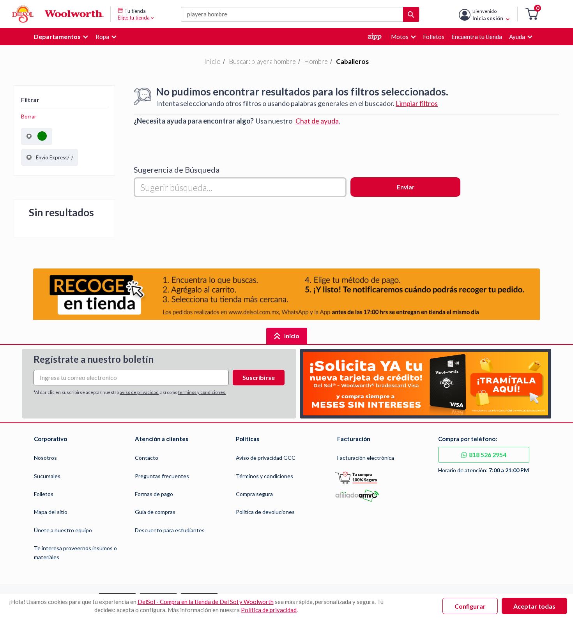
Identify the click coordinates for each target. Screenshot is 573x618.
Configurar (470, 606)
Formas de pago (154, 494)
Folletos (43, 494)
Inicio (212, 61)
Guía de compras (155, 512)
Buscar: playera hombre (262, 61)
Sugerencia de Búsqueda (176, 169)
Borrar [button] (28, 116)
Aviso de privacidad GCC (265, 457)
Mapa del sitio (50, 512)
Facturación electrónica (365, 457)
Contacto (146, 457)
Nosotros (45, 457)
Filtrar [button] (30, 99)
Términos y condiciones (264, 476)
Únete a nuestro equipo (63, 530)
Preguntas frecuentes (162, 476)
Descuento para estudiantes (170, 530)
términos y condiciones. (202, 392)
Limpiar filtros (417, 103)
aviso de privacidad (139, 392)
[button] (531, 14)
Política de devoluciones (265, 512)
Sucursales (47, 476)
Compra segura (254, 494)
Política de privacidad (269, 609)
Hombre (316, 61)
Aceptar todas (534, 606)
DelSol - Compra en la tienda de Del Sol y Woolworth (206, 601)
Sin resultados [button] (61, 212)
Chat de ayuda (317, 121)
